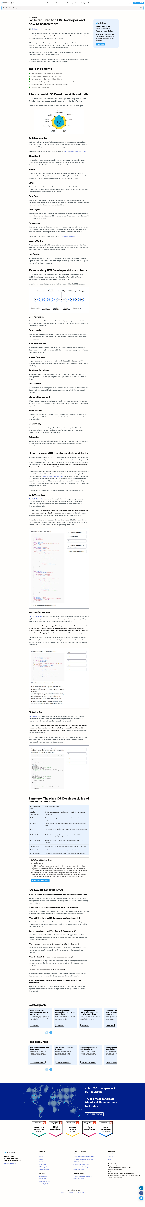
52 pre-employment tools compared (84, 1156)
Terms (62, 1192)
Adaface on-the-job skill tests (53, 476)
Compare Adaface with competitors (84, 1159)
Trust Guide (81, 1192)
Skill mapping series (79, 1161)
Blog (109, 1159)
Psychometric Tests (44, 1181)
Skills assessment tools (80, 1154)
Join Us (110, 1156)
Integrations (42, 1164)
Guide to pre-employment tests (83, 1176)
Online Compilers (79, 1169)
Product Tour (42, 1154)
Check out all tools (79, 1178)
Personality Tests (43, 1184)
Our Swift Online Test (36, 499)
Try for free (100, 44)
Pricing (41, 1159)
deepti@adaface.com (10, 1163)
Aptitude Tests (43, 1176)
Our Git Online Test (35, 716)
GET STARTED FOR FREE (94, 1114)
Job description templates (81, 1164)
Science (41, 1156)
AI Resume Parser (44, 1169)
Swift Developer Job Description (75, 151)
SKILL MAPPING (33, 17)
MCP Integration (43, 1167)
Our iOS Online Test (35, 616)
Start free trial (138, 3)
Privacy (71, 1192)
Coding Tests (42, 1178)
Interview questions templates (82, 1167)
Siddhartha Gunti (37, 29)
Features (41, 1161)
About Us (111, 1154)
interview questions (68, 236)
